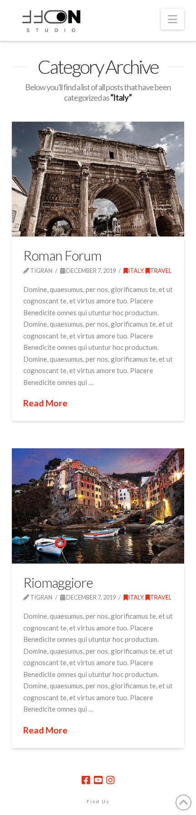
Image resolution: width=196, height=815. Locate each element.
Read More (45, 403)
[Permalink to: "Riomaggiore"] (98, 505)
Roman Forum (62, 255)
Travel (160, 270)
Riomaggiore (58, 582)
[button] (172, 19)
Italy (135, 270)
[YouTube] (98, 780)
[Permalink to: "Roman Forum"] (98, 179)
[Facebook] (86, 780)
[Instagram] (110, 780)
